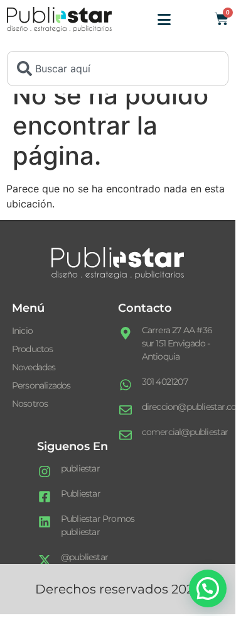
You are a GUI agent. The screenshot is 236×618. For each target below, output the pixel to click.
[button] (208, 588)
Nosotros (30, 403)
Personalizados (41, 385)
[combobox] (117, 68)
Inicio (22, 330)
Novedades (34, 367)
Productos (32, 349)
